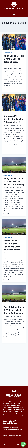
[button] (14, 14)
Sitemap (14, 442)
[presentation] (14, 42)
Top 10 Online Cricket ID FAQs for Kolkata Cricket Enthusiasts (14, 310)
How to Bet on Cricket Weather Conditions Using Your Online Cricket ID (12, 246)
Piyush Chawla (8, 65)
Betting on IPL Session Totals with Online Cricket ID (13, 119)
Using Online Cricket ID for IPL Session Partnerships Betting (13, 181)
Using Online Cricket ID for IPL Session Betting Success (13, 59)
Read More (7, 88)
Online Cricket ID (7, 52)
